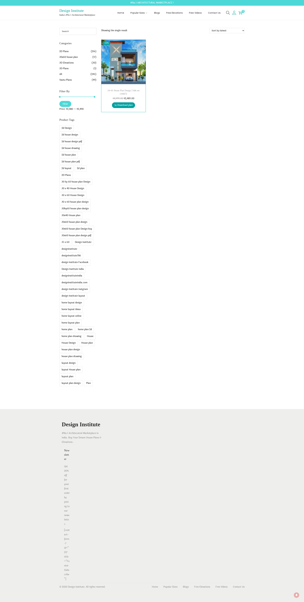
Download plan (125, 105)
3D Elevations (66, 62)
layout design (69, 363)
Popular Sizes (170, 587)
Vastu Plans (65, 80)
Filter (65, 104)
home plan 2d (85, 329)
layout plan (67, 376)
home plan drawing (71, 336)
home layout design (72, 302)
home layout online (71, 316)
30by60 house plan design (75, 208)
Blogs (186, 587)
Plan (88, 383)
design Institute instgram (75, 289)
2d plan (81, 168)
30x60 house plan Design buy (77, 229)
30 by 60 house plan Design (76, 181)
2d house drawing (71, 148)
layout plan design (71, 383)
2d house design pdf (72, 141)
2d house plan (69, 155)
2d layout (66, 168)
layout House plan (71, 369)
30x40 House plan (71, 215)
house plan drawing (72, 356)
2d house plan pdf (71, 161)
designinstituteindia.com (74, 282)
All (60, 74)
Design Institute (71, 11)
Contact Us (239, 587)
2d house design (70, 134)
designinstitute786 (71, 255)
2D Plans (64, 51)
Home (155, 587)
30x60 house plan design (74, 222)
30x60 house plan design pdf (76, 235)
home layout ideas (71, 309)
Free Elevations (202, 587)
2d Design (67, 128)
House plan (87, 343)
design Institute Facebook (75, 262)
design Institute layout (73, 296)
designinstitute (69, 249)
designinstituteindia (72, 275)
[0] (240, 13)
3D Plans (64, 68)
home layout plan (71, 322)
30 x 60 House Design (73, 195)
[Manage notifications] (296, 595)
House (90, 336)
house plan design (71, 349)
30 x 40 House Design (73, 188)
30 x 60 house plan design (75, 202)
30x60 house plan (68, 57)
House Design (69, 343)
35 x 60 (65, 242)
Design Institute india (73, 269)
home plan (67, 329)
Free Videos (221, 587)
